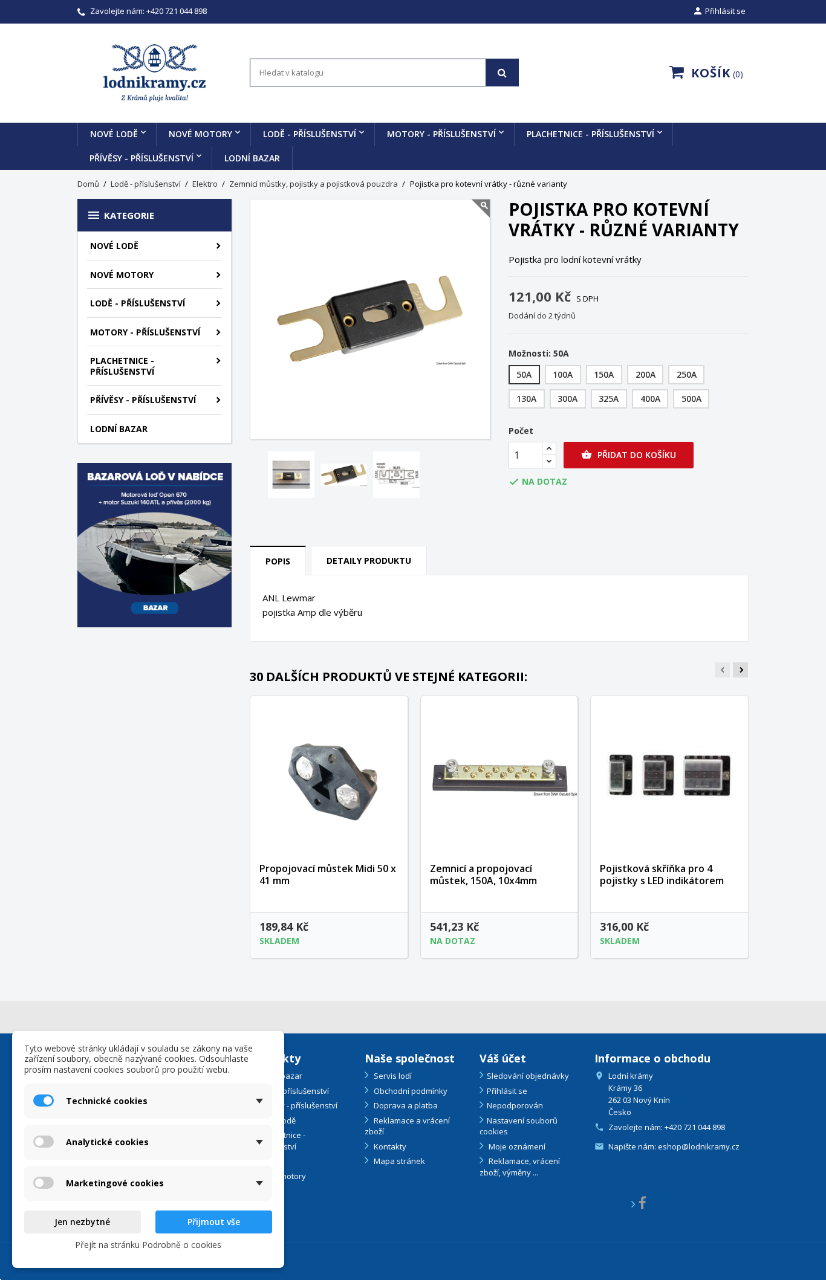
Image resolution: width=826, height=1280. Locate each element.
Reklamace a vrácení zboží (407, 1126)
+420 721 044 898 (176, 10)
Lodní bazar (252, 158)
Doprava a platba (405, 1105)
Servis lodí (392, 1075)
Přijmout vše (213, 1221)
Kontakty (389, 1146)
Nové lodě (114, 134)
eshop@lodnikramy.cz (699, 1146)
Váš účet (503, 1058)
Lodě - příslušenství (309, 134)
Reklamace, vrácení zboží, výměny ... (520, 1167)
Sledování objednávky (528, 1075)
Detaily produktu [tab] (369, 560)
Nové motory (200, 134)
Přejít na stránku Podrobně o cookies (148, 1244)
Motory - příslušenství (441, 134)
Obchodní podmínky (409, 1090)
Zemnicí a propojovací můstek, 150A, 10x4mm (483, 874)
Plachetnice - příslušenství (590, 134)
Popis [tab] (277, 561)
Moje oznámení (516, 1146)
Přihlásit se (507, 1090)
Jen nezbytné (82, 1221)
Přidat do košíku (628, 455)
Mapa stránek (398, 1161)
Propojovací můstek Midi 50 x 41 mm (327, 874)
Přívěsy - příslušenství (141, 158)
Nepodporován (515, 1105)
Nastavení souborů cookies (519, 1126)
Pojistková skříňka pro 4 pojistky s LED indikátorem (662, 874)
